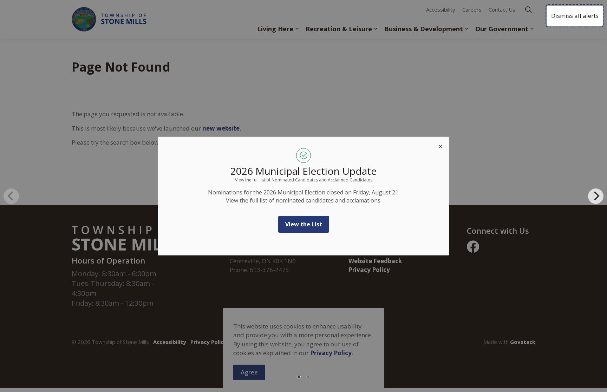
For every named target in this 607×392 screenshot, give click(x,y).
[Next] (595, 196)
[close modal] (440, 145)
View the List (303, 224)
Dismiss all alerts (575, 16)
